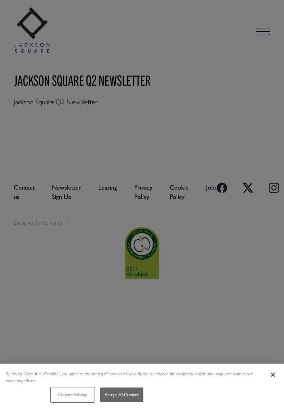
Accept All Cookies (122, 394)
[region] (142, 386)
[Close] (273, 374)
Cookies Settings (72, 394)
